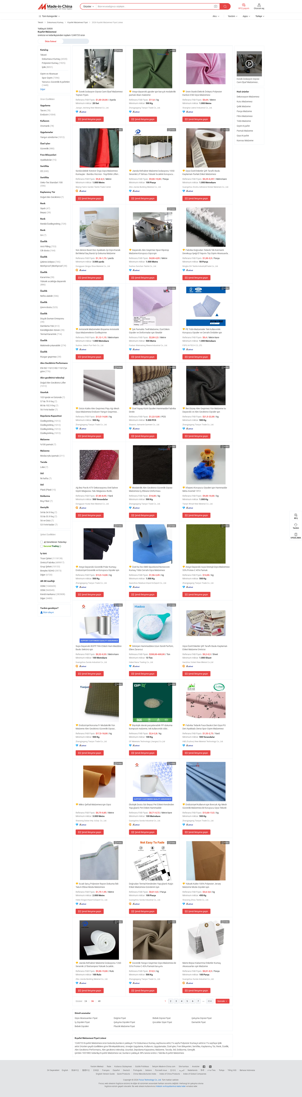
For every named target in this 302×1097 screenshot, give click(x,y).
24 (85, 1001)
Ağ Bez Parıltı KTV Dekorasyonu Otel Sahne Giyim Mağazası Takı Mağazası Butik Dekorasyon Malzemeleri (97, 489)
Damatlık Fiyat (199, 1022)
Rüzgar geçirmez (50, 356)
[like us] (204, 1066)
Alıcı (215, 16)
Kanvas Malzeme (245, 140)
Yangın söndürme (52, 137)
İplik (47, 67)
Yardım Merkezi (96, 1066)
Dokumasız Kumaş (54, 58)
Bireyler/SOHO (51, 570)
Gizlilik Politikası (142, 1066)
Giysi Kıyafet (243, 135)
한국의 (173, 1070)
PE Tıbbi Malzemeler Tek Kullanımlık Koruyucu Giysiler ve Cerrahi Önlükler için (202, 331)
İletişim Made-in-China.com (163, 1066)
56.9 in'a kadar (49, 409)
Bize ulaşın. (48, 612)
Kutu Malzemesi (244, 101)
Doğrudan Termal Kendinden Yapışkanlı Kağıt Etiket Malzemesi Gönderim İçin (151, 885)
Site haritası (184, 1066)
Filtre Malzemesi (244, 116)
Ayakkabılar (48, 159)
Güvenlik (47, 148)
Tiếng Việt (232, 1070)
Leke (44, 467)
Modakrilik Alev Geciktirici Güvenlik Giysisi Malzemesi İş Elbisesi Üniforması (150, 489)
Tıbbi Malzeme (244, 120)
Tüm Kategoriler (49, 16)
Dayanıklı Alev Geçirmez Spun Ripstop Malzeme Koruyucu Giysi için (149, 251)
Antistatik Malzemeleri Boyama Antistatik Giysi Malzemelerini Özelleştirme (97, 331)
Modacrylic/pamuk (52, 455)
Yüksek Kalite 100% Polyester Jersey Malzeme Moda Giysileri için (201, 885)
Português (137, 1070)
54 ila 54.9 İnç (48, 512)
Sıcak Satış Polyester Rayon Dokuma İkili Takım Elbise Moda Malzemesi (97, 885)
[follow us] (210, 1066)
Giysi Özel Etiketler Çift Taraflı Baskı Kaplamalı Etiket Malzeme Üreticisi (204, 648)
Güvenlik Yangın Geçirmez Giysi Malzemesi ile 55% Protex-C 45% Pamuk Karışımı (152, 964)
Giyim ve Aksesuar (49, 73)
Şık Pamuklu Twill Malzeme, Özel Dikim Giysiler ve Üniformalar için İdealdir (149, 331)
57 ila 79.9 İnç (48, 401)
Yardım (231, 16)
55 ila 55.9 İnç (48, 516)
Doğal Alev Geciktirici (52, 197)
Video (119, 50)
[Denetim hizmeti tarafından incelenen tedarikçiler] (54, 542)
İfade (109, 1066)
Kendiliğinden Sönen (52, 329)
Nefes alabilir (49, 295)
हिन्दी (202, 1070)
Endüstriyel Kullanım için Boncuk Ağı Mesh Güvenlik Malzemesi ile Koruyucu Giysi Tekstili (204, 806)
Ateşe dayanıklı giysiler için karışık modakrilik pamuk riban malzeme (152, 93)
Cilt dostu (47, 250)
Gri (43, 235)
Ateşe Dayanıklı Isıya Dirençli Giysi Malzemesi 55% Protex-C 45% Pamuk (205, 568)
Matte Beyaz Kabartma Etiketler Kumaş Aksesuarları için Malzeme (201, 964)
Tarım (45, 110)
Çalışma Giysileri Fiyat (124, 1022)
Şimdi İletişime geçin (91, 119)
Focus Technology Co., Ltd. (150, 1079)
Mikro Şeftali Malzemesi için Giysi (95, 804)
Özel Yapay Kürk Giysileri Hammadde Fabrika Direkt (152, 410)
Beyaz (45, 212)
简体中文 (75, 1070)
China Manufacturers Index (144, 1073)
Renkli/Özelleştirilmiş (53, 223)
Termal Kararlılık (51, 334)
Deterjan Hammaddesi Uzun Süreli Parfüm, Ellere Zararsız (151, 648)
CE (44, 171)
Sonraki (221, 1001)
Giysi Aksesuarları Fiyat (86, 1018)
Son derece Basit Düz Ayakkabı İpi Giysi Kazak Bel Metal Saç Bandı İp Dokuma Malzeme (98, 251)
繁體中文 (86, 1070)
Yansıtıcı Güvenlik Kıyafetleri (56, 83)
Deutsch (126, 1070)
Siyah (45, 208)
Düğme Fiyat (120, 1018)
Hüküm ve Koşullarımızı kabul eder (171, 1086)
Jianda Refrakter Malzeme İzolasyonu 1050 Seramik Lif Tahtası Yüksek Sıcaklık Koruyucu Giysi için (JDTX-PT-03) (151, 172)
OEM (47, 590)
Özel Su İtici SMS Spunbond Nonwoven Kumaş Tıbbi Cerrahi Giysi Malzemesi (149, 568)
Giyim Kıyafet (243, 125)
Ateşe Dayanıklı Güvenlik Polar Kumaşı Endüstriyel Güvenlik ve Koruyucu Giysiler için (97, 568)
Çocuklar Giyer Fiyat (162, 1022)
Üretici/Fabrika (52, 562)
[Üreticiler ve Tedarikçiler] (55, 6)
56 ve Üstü (47, 520)
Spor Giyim (50, 77)
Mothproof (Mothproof (53, 265)
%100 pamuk (48, 444)
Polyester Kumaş (53, 62)
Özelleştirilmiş (50, 420)
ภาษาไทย (211, 1070)
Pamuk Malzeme (245, 130)
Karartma (47, 277)
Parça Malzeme (244, 111)
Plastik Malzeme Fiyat (124, 1026)
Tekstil (43, 54)
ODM (48, 585)
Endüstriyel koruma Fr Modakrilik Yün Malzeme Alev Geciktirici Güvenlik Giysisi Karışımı (95, 727)
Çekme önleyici (50, 261)
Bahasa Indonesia (247, 1070)
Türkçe (221, 1070)
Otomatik (47, 125)
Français (105, 1070)
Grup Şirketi (50, 566)
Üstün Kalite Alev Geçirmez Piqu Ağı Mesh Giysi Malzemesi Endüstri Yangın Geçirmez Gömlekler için (97, 410)
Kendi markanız (52, 594)
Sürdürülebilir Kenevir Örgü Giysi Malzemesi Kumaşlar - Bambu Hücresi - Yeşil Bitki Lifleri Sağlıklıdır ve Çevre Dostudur (97, 172)
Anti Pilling (48, 246)
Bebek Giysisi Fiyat (162, 1018)
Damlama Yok (50, 325)
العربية (181, 1070)
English (65, 1070)
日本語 (96, 1070)
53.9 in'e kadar (49, 524)
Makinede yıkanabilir (53, 345)
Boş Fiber (46, 500)
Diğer (42, 89)
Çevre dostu (49, 307)
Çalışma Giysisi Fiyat (202, 1018)
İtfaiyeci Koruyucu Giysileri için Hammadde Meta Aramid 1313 (204, 489)
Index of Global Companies (194, 1073)
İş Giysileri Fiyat (82, 1022)
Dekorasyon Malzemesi (248, 96)
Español (116, 1070)
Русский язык (161, 1070)
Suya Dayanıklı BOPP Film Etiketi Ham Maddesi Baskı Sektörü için (98, 648)
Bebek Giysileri (82, 1026)
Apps (245, 16)
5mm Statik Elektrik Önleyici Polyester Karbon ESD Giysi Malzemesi (202, 93)
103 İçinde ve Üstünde (52, 397)
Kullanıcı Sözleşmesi (123, 1066)
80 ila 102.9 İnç (49, 405)
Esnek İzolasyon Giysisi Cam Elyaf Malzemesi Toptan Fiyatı (99, 93)
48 (99, 1001)
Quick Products (123, 1073)
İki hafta (46, 478)
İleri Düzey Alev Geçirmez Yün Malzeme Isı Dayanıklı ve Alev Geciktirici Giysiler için (204, 410)
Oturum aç (259, 8)
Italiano (148, 1070)
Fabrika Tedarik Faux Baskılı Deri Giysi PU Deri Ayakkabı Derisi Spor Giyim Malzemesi (204, 727)
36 (92, 1001)
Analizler (195, 1066)
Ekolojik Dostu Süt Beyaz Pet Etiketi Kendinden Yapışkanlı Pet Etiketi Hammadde (151, 806)
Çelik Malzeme (244, 106)
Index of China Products (169, 1073)
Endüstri (48, 114)
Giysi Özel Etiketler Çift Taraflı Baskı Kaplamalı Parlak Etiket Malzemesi (201, 172)
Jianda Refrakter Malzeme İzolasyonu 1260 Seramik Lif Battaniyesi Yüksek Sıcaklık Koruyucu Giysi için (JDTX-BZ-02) (98, 964)
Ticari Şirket (51, 558)
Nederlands (192, 1070)
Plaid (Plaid (48, 489)
